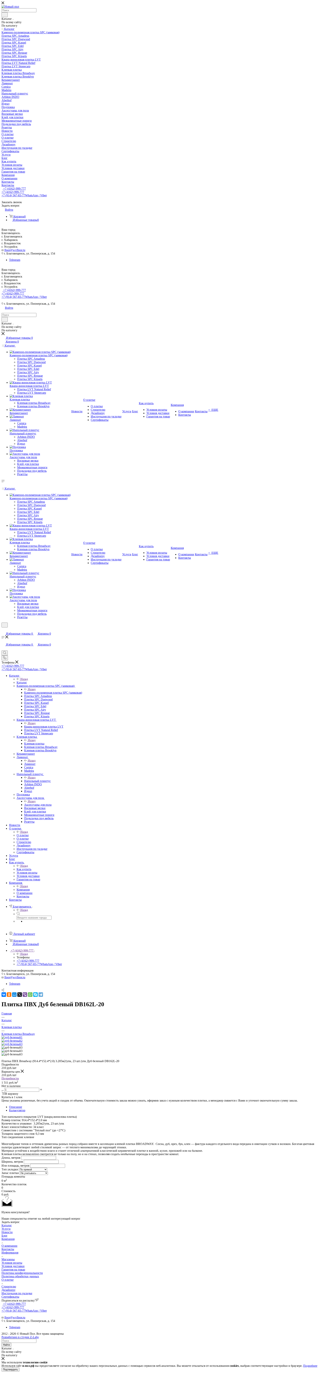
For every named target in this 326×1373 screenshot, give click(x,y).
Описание (15, 1107)
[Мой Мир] (14, 994)
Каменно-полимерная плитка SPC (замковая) (53, 692)
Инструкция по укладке (17, 1293)
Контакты (8, 1249)
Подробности (10, 1078)
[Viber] (25, 994)
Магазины (8, 1259)
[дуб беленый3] (12, 1044)
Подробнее (310, 1365)
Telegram (14, 259)
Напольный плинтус (37, 781)
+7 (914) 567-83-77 (24, 195)
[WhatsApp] (30, 994)
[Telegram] (40, 994)
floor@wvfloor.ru (14, 250)
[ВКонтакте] (4, 994)
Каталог (22, 682)
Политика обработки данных (20, 1276)
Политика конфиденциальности (22, 1273)
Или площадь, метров (15, 1165)
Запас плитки (10, 1173)
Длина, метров (11, 1157)
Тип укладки (10, 1169)
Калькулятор (17, 1110)
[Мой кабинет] (3, 629)
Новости (7, 1232)
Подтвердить (10, 1369)
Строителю (9, 1286)
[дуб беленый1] (12, 1037)
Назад (24, 679)
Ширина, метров (12, 1161)
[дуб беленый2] (12, 1040)
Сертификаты (10, 1296)
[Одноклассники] (9, 994)
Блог (5, 1235)
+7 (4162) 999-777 (14, 188)
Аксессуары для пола (38, 804)
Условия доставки (13, 1266)
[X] (19, 994)
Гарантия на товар (13, 1269)
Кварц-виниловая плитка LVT (43, 726)
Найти (6, 1344)
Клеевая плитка (34, 743)
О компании (9, 1245)
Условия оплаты (12, 1262)
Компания (23, 889)
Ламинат (29, 764)
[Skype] (35, 994)
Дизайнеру (8, 1290)
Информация (10, 1252)
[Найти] (5, 14)
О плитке (23, 835)
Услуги (6, 1228)
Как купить (24, 869)
